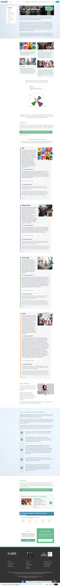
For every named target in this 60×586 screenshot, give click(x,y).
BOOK (27, 566)
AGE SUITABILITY (47, 566)
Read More (36, 506)
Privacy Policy (17, 584)
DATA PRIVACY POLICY (48, 563)
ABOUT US (28, 563)
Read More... (24, 198)
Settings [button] (47, 584)
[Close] (58, 584)
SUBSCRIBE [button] (28, 568)
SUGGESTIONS (10, 566)
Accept (56, 584)
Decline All (51, 584)
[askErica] (55, 582)
